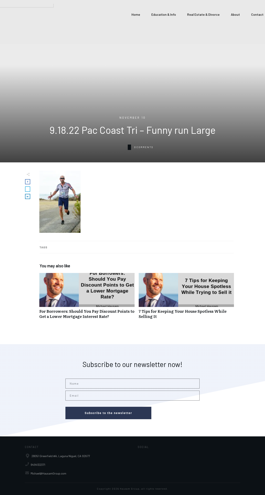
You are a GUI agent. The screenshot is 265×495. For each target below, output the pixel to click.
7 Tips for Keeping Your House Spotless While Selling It (186, 298)
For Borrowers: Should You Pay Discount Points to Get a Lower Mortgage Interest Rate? (87, 298)
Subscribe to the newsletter (108, 413)
